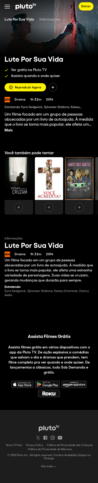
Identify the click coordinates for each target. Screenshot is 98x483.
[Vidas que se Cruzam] (19, 186)
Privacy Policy (34, 445)
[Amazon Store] (74, 384)
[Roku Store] (49, 393)
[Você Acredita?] (49, 186)
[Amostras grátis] (79, 186)
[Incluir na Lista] (53, 87)
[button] (7, 6)
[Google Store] (47, 384)
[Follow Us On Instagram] (52, 437)
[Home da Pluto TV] (25, 6)
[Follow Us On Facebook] (45, 437)
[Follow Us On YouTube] (60, 437)
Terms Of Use (13, 445)
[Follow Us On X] (38, 437)
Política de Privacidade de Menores (50, 449)
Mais (9, 130)
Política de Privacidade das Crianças (70, 445)
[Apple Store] (22, 384)
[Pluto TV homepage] (49, 428)
